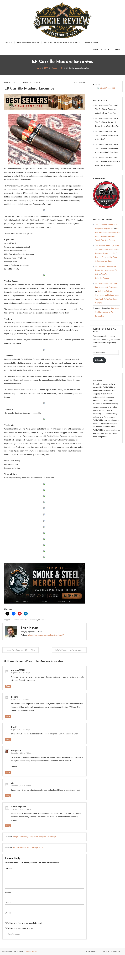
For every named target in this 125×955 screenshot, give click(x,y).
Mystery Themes (31, 951)
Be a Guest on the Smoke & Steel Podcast (62, 42)
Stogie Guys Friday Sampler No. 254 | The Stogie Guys (34, 837)
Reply (8, 686)
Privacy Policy (91, 951)
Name (8, 892)
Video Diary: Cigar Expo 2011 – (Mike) (21, 650)
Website (8, 913)
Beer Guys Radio (92, 42)
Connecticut (24, 620)
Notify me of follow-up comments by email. (24, 923)
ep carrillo (33, 620)
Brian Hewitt (36, 82)
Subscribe (99, 360)
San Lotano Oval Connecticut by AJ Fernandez (107, 312)
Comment (9, 868)
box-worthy (15, 620)
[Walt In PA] (106, 195)
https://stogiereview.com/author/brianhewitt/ (46, 635)
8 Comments (79, 82)
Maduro (41, 620)
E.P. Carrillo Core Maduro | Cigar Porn (28, 847)
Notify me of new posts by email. (20, 928)
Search (117, 49)
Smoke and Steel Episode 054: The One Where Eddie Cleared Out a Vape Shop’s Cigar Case (107, 148)
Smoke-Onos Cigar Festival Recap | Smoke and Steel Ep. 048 (106, 270)
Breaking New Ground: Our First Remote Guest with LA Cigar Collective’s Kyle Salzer (107, 257)
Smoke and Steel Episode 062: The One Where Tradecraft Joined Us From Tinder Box (107, 109)
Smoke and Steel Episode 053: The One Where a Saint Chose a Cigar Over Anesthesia (107, 161)
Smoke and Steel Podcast (28, 42)
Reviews (6, 42)
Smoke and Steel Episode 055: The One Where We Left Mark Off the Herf (107, 135)
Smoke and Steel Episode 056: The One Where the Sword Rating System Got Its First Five (107, 122)
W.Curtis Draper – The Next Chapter (68, 650)
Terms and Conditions (111, 951)
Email (8, 903)
